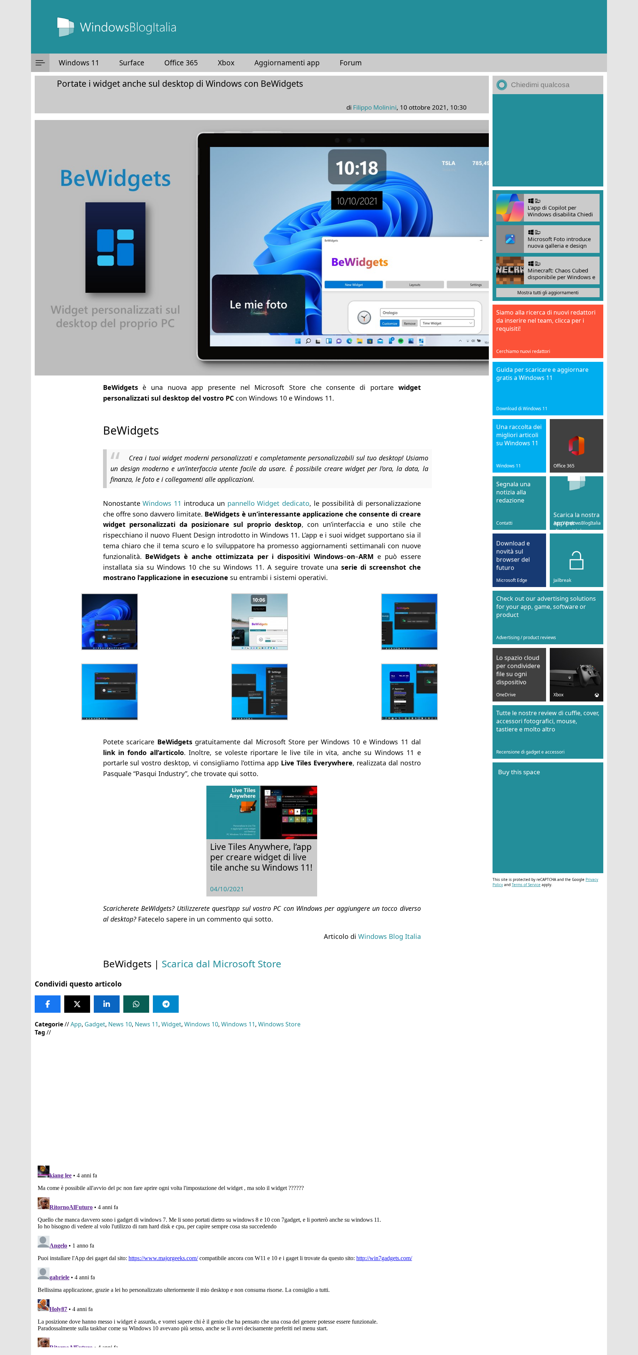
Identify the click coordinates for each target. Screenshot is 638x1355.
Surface (131, 63)
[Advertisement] (259, 1095)
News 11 (146, 1024)
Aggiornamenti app (287, 63)
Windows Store (279, 1024)
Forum (351, 63)
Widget (171, 1024)
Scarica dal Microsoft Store (221, 963)
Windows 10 (201, 1024)
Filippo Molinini (375, 107)
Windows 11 (79, 63)
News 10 (120, 1024)
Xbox (226, 63)
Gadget (95, 1024)
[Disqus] (262, 1255)
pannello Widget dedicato (268, 503)
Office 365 (181, 63)
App (76, 1024)
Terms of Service (526, 884)
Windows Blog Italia (389, 936)
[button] (40, 63)
